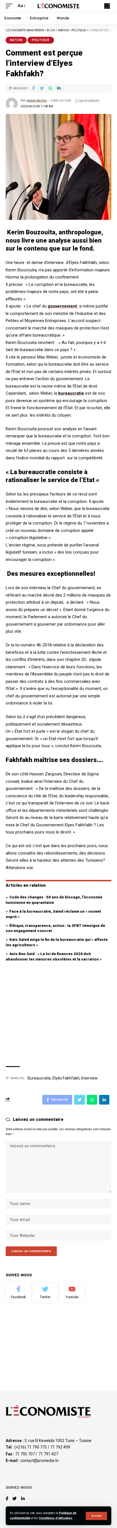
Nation (16, 40)
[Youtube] (71, 1292)
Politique (41, 40)
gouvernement (63, 306)
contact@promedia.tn (39, 1460)
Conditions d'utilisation (55, 1518)
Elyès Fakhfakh (66, 1078)
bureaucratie (71, 393)
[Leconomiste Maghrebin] (58, 6)
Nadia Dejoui (37, 100)
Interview (89, 1078)
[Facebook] (18, 1292)
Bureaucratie (39, 1078)
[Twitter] (45, 1292)
